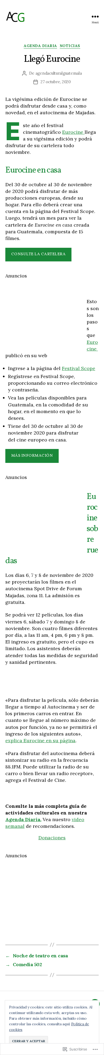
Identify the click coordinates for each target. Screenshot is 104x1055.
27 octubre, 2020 (56, 81)
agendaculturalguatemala (58, 73)
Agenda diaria (40, 46)
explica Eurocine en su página (40, 740)
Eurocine (73, 132)
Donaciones (52, 838)
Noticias (70, 46)
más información (32, 456)
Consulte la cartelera (38, 254)
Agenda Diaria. (23, 819)
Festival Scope (78, 368)
